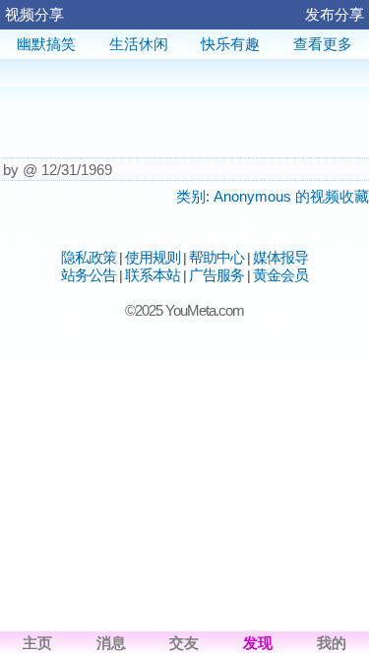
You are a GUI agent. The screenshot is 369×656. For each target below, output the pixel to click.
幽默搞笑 (46, 43)
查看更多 (322, 43)
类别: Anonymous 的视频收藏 (272, 196)
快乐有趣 (230, 43)
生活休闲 (138, 43)
